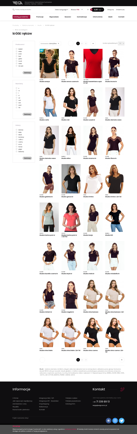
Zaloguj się (110, 9)
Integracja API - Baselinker (49, 401)
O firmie (15, 398)
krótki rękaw (49, 25)
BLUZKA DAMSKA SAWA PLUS (48, 159)
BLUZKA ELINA (66, 158)
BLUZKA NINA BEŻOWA (90, 312)
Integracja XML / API (46, 398)
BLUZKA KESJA (88, 235)
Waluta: (75, 10)
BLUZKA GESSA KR (67, 197)
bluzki (40, 25)
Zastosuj (27, 73)
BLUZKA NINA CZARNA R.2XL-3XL (114, 351)
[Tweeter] (121, 420)
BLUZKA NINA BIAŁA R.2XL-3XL (71, 350)
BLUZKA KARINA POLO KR (47, 235)
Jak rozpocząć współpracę (22, 401)
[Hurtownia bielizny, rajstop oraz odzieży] (18, 2)
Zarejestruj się (120, 9)
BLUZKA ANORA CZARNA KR (70, 81)
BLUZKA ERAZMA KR (89, 158)
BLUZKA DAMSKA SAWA (113, 120)
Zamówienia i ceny (19, 404)
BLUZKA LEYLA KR (67, 274)
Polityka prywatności (73, 401)
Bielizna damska (28, 25)
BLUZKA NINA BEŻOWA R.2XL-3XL (114, 312)
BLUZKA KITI (109, 235)
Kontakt (42, 409)
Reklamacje (43, 407)
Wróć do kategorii (21, 30)
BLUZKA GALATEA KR (46, 197)
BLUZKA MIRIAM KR (46, 312)
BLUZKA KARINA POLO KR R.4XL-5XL (69, 236)
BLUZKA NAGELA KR (68, 312)
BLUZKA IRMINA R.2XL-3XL (113, 197)
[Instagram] (115, 420)
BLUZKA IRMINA (88, 197)
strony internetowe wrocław (20, 418)
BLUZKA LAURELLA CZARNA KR (49, 274)
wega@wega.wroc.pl (100, 405)
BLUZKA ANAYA (45, 81)
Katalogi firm (70, 404)
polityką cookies (70, 429)
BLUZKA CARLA (44, 120)
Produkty (16, 25)
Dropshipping (44, 404)
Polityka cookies (71, 398)
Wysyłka (16, 407)
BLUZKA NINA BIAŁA (46, 350)
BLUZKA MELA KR (88, 274)
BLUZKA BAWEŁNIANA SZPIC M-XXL (92, 82)
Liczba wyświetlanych (110, 43)
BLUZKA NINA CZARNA (90, 350)
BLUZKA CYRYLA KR (89, 120)
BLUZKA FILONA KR (111, 158)
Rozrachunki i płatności (21, 409)
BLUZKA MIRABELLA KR (112, 274)
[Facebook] (108, 420)
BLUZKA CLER (66, 120)
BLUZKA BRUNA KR (111, 81)
